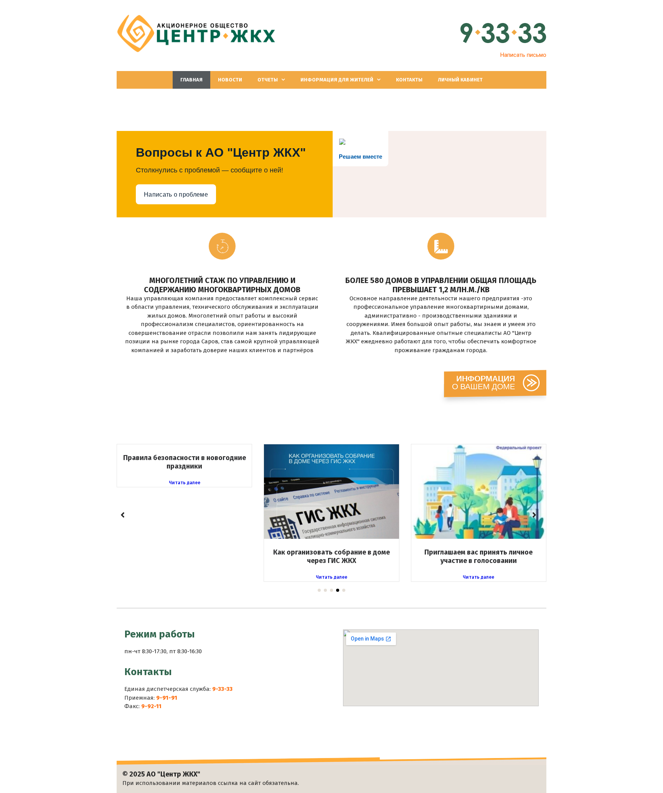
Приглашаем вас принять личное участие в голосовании (478, 556)
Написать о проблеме (176, 194)
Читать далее (184, 483)
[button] (319, 590)
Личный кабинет (460, 80)
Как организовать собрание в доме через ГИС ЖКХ (331, 556)
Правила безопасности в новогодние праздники (184, 462)
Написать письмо (523, 54)
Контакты (409, 80)
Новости (230, 80)
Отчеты (267, 80)
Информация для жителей (336, 80)
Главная (191, 80)
